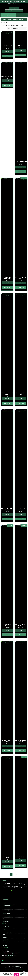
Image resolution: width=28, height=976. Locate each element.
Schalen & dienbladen (7, 932)
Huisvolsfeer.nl (17, 966)
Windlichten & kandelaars (12, 19)
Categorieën (7, 15)
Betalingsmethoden (7, 910)
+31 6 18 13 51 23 (12, 955)
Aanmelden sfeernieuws (8, 905)
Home (4, 19)
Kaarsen (4, 929)
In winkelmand (7, 56)
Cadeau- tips (5, 942)
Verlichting (5, 937)
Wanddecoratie (6, 940)
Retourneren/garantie (7, 916)
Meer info (7, 51)
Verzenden (5, 908)
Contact (4, 902)
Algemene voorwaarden (8, 918)
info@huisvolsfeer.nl (9, 957)
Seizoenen (5, 945)
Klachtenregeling (6, 913)
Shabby (4, 934)
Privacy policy (6, 921)
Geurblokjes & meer (7, 926)
